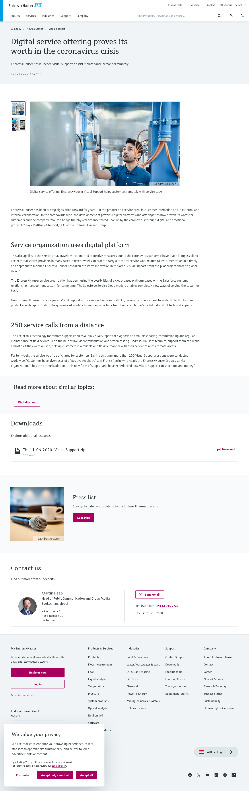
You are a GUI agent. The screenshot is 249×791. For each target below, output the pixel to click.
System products (98, 701)
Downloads (195, 5)
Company (16, 28)
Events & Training (215, 686)
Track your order (175, 686)
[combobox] (235, 5)
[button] (27, 402)
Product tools (175, 5)
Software (93, 723)
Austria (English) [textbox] (233, 5)
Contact (211, 5)
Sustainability (212, 701)
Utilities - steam (136, 708)
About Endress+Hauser (218, 657)
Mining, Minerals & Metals (143, 701)
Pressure (93, 693)
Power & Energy (137, 693)
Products (93, 657)
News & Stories (35, 28)
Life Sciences (135, 679)
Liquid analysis (97, 679)
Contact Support (175, 657)
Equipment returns (177, 693)
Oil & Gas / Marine (138, 672)
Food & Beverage (137, 657)
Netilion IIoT (95, 715)
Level (91, 672)
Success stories (213, 693)
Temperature (96, 686)
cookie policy (59, 765)
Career (208, 672)
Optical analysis (97, 708)
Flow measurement (100, 664)
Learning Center (175, 679)
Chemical (132, 686)
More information (22, 695)
